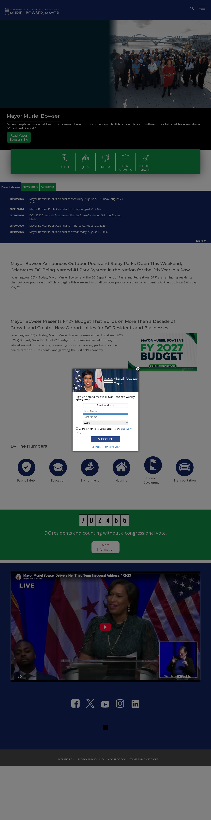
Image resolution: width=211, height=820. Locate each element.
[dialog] (105, 410)
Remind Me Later (112, 446)
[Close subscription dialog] (138, 369)
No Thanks (96, 446)
